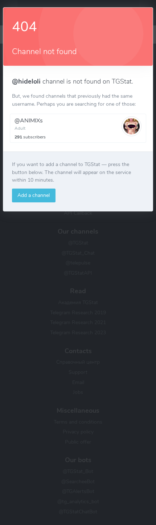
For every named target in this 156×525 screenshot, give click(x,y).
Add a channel (33, 195)
